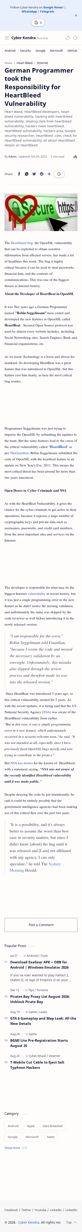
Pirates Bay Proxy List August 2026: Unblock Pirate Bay (40, 999)
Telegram (47, 11)
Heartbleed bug (22, 242)
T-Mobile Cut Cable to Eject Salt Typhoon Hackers (37, 1065)
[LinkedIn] (56, 1210)
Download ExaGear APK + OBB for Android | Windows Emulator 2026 (39, 965)
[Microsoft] (56, 50)
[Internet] (54, 1056)
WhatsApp (29, 11)
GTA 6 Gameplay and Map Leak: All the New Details (43, 1021)
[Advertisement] (41, 404)
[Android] (10, 50)
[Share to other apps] (49, 174)
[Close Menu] (76, 15)
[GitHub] (72, 50)
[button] (67, 37)
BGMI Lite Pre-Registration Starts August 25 (39, 1043)
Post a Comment (41, 925)
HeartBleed (58, 446)
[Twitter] (26, 1210)
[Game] (34, 1012)
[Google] (40, 50)
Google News (52, 7)
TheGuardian (19, 453)
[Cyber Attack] (38, 1056)
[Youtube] (40, 1210)
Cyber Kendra (23, 37)
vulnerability (37, 593)
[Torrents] (42, 990)
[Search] (75, 37)
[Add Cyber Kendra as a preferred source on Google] (38, 22)
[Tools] (44, 956)
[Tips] (32, 990)
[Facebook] (11, 1210)
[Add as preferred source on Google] (59, 174)
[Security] (25, 50)
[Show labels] (17, 1147)
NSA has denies (21, 763)
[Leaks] (43, 1012)
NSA (46, 712)
